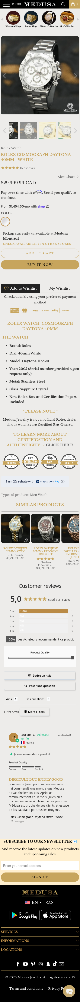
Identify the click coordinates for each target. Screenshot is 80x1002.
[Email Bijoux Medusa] (61, 964)
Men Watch (39, 495)
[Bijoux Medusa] (40, 4)
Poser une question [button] (42, 686)
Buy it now (40, 265)
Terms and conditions (26, 989)
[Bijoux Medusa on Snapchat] (48, 964)
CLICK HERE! (59, 445)
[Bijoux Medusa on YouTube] (25, 964)
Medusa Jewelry (29, 977)
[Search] (64, 4)
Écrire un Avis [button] (42, 675)
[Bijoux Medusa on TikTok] (55, 964)
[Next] (75, 76)
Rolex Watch (11, 148)
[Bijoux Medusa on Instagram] (41, 964)
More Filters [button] (36, 712)
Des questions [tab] (35, 699)
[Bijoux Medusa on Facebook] (18, 964)
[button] (69, 991)
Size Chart (67, 177)
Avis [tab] (9, 699)
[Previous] (5, 76)
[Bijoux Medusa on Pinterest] (33, 964)
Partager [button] (19, 821)
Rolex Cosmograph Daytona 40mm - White (36, 817)
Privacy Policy (59, 989)
